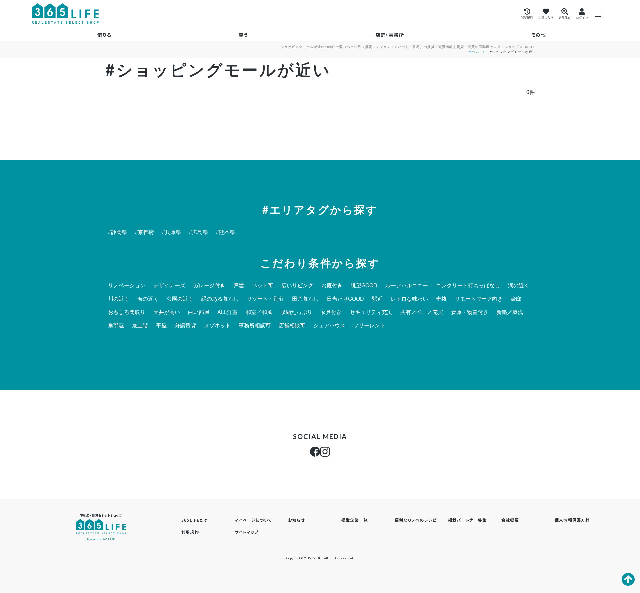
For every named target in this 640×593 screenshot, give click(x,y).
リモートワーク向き (479, 299)
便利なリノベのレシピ (415, 520)
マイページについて (253, 520)
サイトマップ (246, 532)
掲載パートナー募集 (467, 520)
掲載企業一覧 (354, 520)
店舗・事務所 (390, 34)
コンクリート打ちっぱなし (468, 285)
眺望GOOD (364, 285)
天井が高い (166, 312)
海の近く (148, 299)
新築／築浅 (509, 312)
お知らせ (296, 520)
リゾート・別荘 (265, 299)
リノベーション (126, 285)
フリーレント (369, 325)
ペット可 (262, 285)
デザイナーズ (169, 285)
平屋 (161, 325)
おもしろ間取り (126, 312)
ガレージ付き (209, 285)
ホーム (473, 52)
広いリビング (297, 285)
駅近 (377, 299)
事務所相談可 (255, 325)
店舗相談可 (292, 325)
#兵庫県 (171, 232)
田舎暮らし (305, 299)
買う (243, 34)
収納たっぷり (296, 312)
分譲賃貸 (185, 325)
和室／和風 (259, 312)
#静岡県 (117, 232)
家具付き (331, 312)
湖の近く (518, 285)
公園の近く (180, 299)
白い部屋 (198, 312)
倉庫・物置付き (469, 312)
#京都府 (144, 232)
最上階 (140, 325)
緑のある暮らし (220, 299)
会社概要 (510, 520)
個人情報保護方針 (572, 520)
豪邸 (516, 299)
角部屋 (116, 325)
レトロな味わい (409, 299)
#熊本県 (225, 232)
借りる (104, 34)
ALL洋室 (227, 312)
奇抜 (441, 299)
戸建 (238, 285)
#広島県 (198, 232)
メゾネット (217, 325)
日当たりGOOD (345, 299)
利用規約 (190, 532)
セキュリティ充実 (371, 312)
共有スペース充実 (421, 312)
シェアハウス (329, 325)
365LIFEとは (194, 520)
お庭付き (332, 285)
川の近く (118, 299)
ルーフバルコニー (406, 285)
